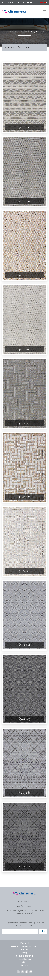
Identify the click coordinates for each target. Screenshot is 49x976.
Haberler (24, 950)
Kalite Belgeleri (24, 959)
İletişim (24, 965)
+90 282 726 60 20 (7, 2)
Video (24, 962)
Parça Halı (23, 47)
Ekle (43, 931)
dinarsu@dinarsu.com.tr (24, 906)
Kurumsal (24, 943)
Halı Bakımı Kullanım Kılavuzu (24, 946)
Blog (24, 953)
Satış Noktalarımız (24, 956)
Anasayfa (9, 47)
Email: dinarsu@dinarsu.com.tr (25, 2)
